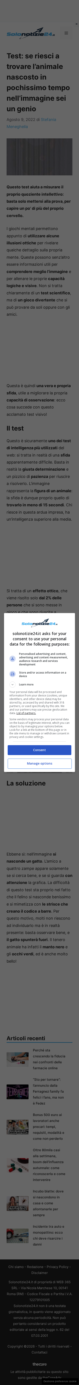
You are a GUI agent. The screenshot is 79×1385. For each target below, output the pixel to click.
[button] (39, 684)
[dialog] (39, 692)
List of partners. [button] (26, 713)
